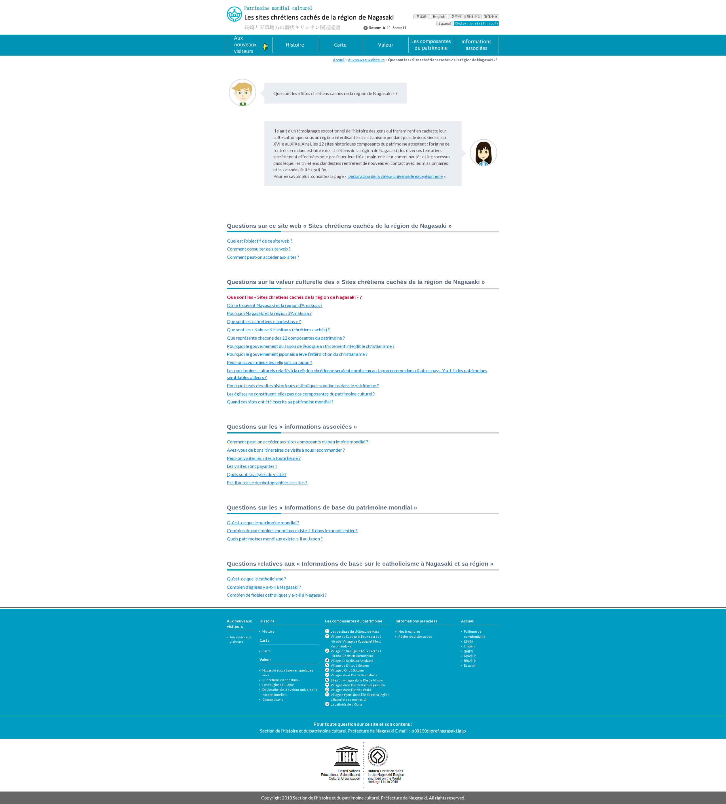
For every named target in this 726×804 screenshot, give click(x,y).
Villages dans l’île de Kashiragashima (358, 685)
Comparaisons (272, 699)
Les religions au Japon (278, 685)
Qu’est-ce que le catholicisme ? (256, 578)
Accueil (339, 60)
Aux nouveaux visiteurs (366, 60)
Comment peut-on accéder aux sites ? (263, 257)
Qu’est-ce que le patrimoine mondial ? (263, 522)
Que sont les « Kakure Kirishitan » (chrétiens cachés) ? (278, 329)
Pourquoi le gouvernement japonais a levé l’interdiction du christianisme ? (297, 354)
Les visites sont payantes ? (252, 466)
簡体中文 (470, 656)
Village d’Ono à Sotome (347, 670)
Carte (266, 651)
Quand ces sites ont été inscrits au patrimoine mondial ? (280, 401)
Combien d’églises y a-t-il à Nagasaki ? (264, 587)
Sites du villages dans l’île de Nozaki (357, 680)
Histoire (268, 631)
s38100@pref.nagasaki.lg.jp (439, 730)
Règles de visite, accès (415, 636)
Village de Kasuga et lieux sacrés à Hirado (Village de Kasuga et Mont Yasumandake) (356, 641)
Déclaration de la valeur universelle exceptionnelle (395, 176)
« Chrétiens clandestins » (281, 680)
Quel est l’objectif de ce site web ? (259, 240)
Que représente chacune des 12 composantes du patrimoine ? (286, 337)
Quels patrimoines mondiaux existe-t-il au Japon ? (275, 538)
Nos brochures (409, 631)
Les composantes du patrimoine (353, 621)
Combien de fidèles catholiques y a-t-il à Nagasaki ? (277, 594)
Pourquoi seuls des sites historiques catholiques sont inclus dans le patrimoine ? (303, 385)
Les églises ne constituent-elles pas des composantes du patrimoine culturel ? (301, 393)
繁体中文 (470, 660)
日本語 (468, 641)
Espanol (469, 665)
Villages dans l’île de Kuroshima (354, 675)
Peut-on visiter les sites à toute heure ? (264, 458)
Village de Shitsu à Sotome (350, 665)
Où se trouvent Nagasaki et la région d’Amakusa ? (274, 305)
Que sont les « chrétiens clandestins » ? (264, 321)
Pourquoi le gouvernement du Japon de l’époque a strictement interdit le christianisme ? (310, 346)
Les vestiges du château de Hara (355, 631)
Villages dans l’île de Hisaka (351, 690)
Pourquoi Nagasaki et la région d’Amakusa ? (269, 313)
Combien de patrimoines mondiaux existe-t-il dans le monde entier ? (292, 530)
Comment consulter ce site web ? (259, 248)
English (469, 646)
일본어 (468, 651)
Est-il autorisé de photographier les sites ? (267, 482)
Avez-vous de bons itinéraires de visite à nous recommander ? (286, 449)
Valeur (265, 659)
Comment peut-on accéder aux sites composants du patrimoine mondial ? (297, 441)
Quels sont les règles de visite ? (256, 474)
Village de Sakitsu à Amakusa (352, 660)
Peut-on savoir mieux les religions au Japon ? (269, 362)
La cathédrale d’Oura (346, 704)
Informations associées (417, 621)
